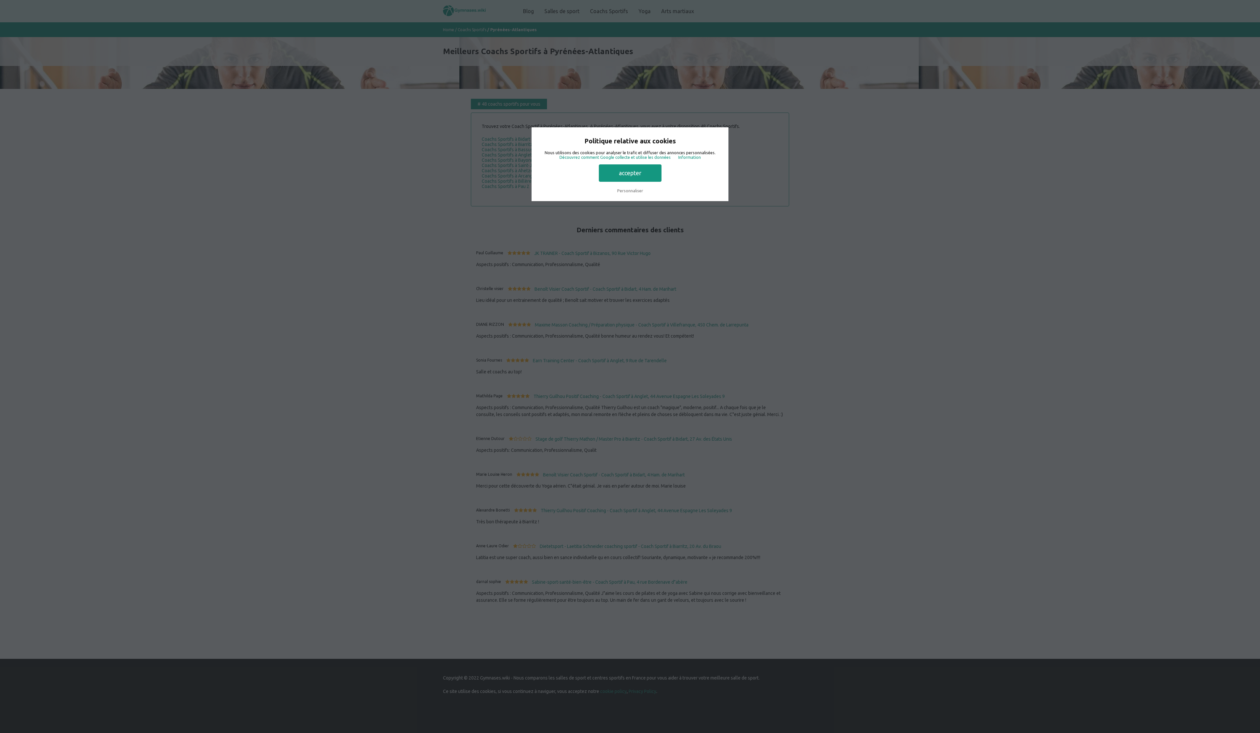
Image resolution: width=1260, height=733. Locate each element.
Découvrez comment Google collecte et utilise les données (615, 157)
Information (689, 157)
